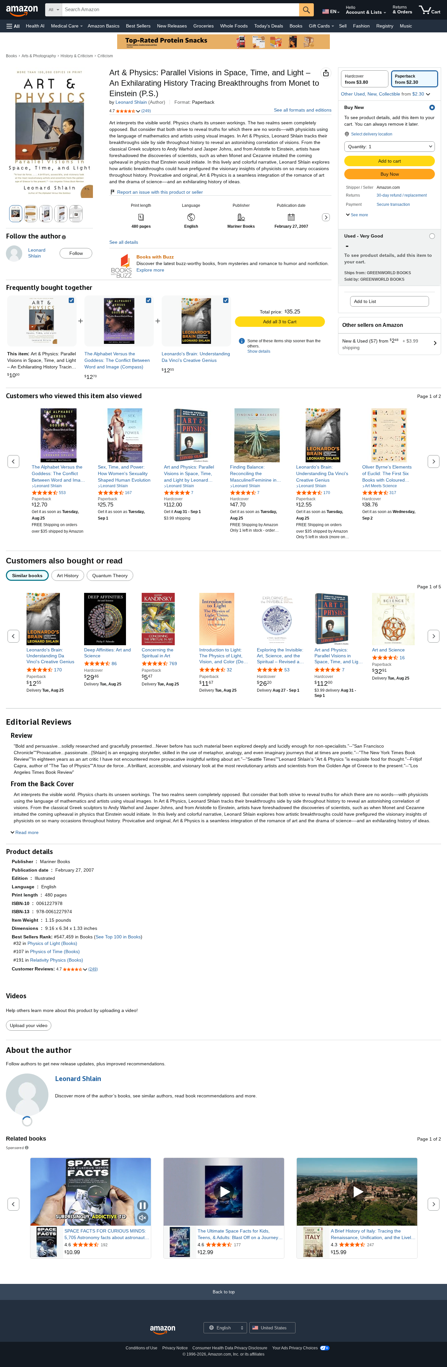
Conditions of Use (141, 1348)
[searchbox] (180, 10)
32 (229, 669)
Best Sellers (138, 25)
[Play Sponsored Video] (224, 1192)
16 (402, 657)
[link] (119, 321)
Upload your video (28, 1025)
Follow (76, 253)
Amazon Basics (103, 25)
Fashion (361, 25)
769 (173, 663)
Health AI (35, 25)
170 (58, 669)
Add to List (365, 301)
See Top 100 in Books (118, 936)
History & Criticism (77, 56)
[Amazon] (22, 10)
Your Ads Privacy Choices (295, 1348)
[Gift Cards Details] (332, 26)
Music (406, 25)
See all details (123, 242)
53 (287, 669)
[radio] (364, 79)
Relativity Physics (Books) (56, 960)
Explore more (150, 270)
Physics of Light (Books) (52, 943)
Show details (258, 351)
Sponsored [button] (15, 1147)
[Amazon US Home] (162, 1330)
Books (296, 25)
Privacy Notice (175, 1348)
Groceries (203, 25)
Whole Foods (234, 25)
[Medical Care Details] (81, 26)
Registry (384, 25)
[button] (13, 26)
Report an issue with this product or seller (160, 192)
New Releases (172, 25)
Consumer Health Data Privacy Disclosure (229, 1348)
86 (114, 663)
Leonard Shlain (131, 102)
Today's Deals (268, 25)
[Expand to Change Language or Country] (338, 12)
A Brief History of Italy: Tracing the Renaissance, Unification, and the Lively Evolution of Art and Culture (372, 1234)
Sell (343, 25)
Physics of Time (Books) (55, 951)
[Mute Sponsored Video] (142, 1218)
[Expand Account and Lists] (385, 12)
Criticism (105, 56)
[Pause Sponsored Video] (142, 1206)
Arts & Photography (39, 56)
